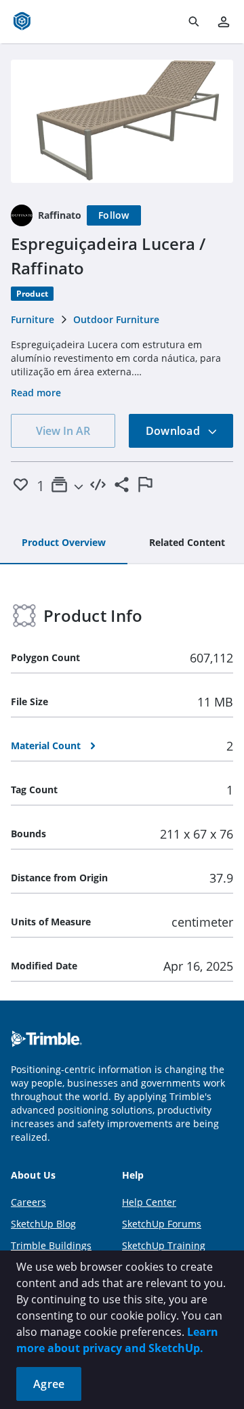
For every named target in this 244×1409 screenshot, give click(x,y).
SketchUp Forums (161, 1223)
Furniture (32, 319)
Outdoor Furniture (116, 319)
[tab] (63, 543)
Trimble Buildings (51, 1245)
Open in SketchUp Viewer (122, 121)
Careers (28, 1202)
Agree (48, 1383)
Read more (36, 392)
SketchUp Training (163, 1245)
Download (174, 430)
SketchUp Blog (43, 1223)
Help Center (149, 1202)
